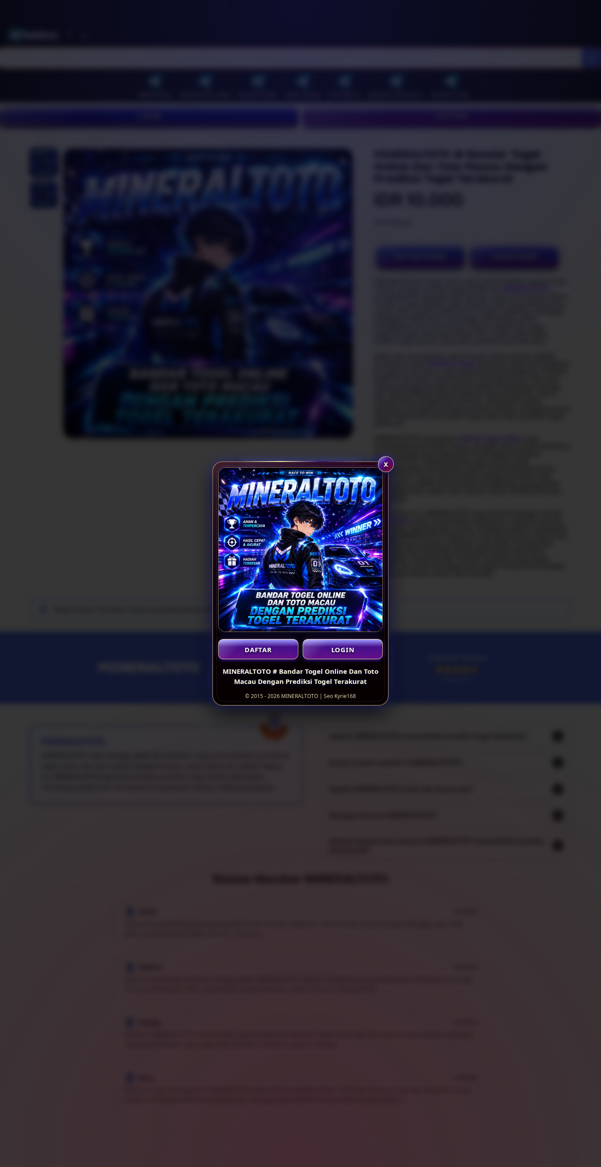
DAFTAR (258, 649)
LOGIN (343, 649)
